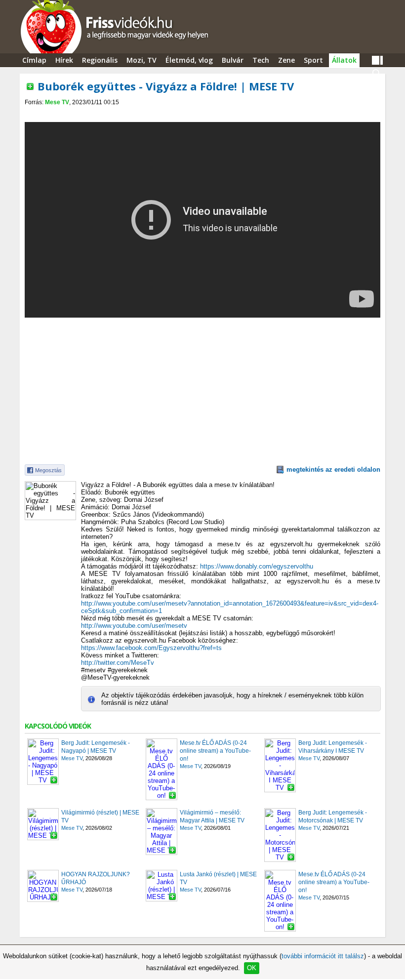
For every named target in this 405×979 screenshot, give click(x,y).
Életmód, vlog (189, 60)
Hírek (64, 60)
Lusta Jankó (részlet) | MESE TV (218, 878)
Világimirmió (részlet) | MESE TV (100, 816)
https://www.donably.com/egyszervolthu (256, 566)
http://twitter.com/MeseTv (117, 662)
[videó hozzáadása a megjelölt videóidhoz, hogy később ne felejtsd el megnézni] (30, 86)
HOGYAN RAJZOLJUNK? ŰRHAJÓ (95, 878)
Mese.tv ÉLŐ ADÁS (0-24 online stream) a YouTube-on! (215, 750)
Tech (260, 60)
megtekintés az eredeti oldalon (333, 469)
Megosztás (48, 470)
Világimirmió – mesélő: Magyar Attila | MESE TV (212, 816)
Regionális (100, 60)
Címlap (34, 60)
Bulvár (232, 60)
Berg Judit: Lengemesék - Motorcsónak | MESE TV (332, 816)
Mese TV (57, 102)
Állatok (344, 60)
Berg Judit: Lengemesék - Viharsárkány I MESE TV (332, 746)
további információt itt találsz (323, 956)
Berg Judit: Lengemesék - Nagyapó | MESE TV (95, 746)
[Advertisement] (202, 114)
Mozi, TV (141, 60)
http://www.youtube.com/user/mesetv (134, 625)
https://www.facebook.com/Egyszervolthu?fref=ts (151, 648)
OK (251, 968)
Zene (286, 60)
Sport (313, 60)
